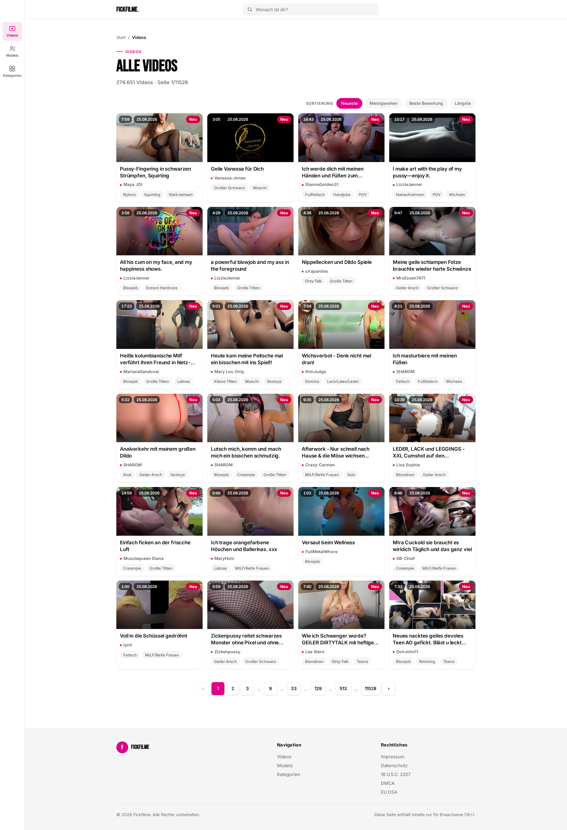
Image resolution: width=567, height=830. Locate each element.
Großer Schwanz (229, 187)
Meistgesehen (383, 103)
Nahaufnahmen (410, 194)
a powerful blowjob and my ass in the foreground (250, 265)
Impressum (392, 756)
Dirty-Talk (313, 281)
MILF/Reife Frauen (322, 474)
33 (294, 688)
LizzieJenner (409, 184)
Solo (351, 474)
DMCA (388, 783)
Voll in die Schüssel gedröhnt (153, 636)
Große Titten (248, 287)
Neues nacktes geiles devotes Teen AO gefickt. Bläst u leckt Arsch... (428, 639)
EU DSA (389, 792)
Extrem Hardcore (161, 287)
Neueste (349, 103)
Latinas (183, 381)
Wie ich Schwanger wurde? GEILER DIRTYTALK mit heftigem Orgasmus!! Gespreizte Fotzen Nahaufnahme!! (340, 639)
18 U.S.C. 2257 (395, 774)
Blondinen (405, 474)
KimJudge (315, 371)
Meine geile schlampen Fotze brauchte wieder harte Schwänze (432, 265)
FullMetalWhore (321, 551)
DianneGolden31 (321, 184)
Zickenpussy (227, 651)
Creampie (246, 474)
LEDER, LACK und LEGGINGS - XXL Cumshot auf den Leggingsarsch (429, 452)
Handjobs (342, 194)
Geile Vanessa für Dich (237, 169)
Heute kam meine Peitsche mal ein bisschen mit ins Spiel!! (247, 359)
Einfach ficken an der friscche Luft (155, 546)
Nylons (129, 194)
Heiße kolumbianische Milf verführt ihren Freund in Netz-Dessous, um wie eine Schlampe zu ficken (157, 359)
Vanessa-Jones (230, 177)
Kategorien (12, 75)
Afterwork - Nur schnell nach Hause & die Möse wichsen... (335, 452)
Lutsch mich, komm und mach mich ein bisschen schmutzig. (246, 452)
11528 (371, 688)
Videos (12, 35)
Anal (127, 474)
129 (318, 688)
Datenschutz (394, 765)
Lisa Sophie (408, 464)
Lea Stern (315, 651)
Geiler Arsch (407, 287)
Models (12, 55)
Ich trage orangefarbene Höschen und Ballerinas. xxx (244, 546)
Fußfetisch (315, 194)
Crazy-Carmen (320, 464)
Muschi (260, 187)
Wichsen (457, 194)
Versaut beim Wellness (328, 542)
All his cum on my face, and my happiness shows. (156, 265)
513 (343, 688)
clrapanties (316, 271)
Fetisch (403, 381)
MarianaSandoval (141, 371)
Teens (362, 661)
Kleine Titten (225, 381)
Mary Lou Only (229, 371)
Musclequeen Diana (143, 558)
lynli (127, 644)
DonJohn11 (407, 651)
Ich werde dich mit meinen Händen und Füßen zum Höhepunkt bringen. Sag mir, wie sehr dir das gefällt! (340, 172)
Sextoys (274, 381)
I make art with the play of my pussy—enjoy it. (427, 172)
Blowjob (130, 287)
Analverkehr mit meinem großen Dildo (157, 452)
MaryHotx (224, 558)
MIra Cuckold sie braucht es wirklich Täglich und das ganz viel (432, 546)
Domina (312, 381)
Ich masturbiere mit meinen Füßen (425, 359)
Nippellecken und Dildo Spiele (337, 262)
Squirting (152, 194)
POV (363, 194)
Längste (463, 103)
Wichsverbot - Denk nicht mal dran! (336, 359)
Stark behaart (181, 194)
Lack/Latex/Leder (343, 381)
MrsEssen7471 (410, 277)
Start (121, 37)
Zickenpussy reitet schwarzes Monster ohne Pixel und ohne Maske (246, 639)
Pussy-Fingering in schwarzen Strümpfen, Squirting (155, 172)
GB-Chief (405, 558)
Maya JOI (132, 184)
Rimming (427, 661)
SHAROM (405, 371)
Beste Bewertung (426, 103)
